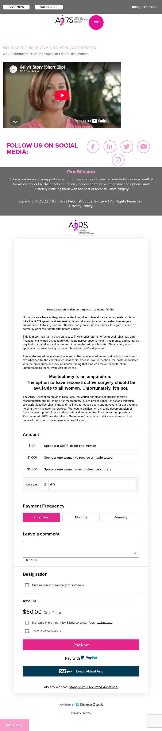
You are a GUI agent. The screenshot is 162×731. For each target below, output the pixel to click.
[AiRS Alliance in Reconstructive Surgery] (72, 20)
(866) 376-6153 (144, 7)
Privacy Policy (81, 206)
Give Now (16, 7)
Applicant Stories (78, 47)
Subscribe (48, 7)
